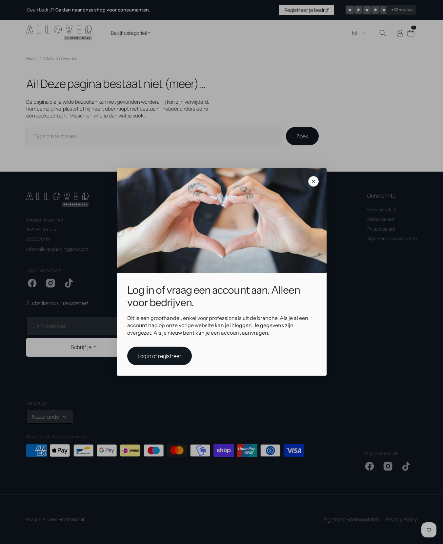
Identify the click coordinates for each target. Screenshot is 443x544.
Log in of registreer (159, 356)
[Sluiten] (313, 181)
